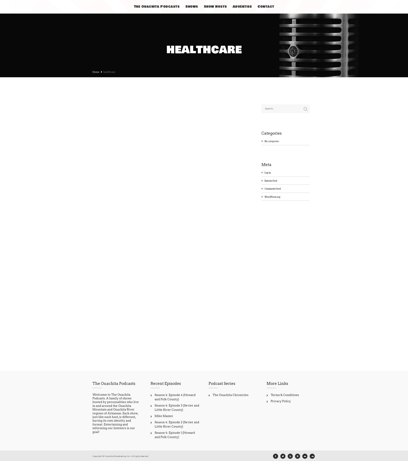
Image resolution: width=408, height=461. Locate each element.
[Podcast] (297, 456)
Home (95, 71)
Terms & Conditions (285, 395)
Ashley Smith (124, 300)
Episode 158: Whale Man (125, 148)
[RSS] (290, 456)
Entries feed (271, 180)
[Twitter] (282, 456)
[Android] (304, 456)
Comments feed (273, 188)
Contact (266, 6)
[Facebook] (275, 456)
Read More (104, 205)
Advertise (242, 6)
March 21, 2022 (106, 300)
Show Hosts (215, 6)
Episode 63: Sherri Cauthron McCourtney (123, 286)
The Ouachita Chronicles (230, 395)
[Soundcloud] (312, 456)
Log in (268, 172)
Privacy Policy (281, 401)
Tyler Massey (122, 158)
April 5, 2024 (105, 158)
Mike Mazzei (164, 416)
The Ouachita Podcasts (157, 6)
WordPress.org (272, 196)
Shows (191, 6)
